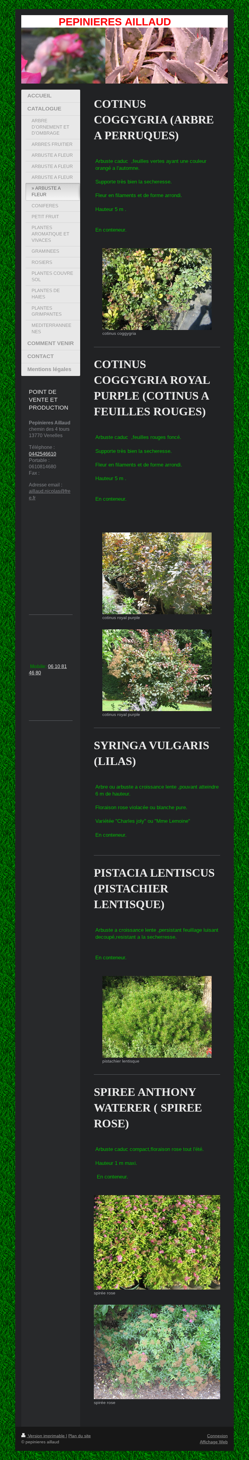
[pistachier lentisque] (157, 1017)
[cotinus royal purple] (157, 573)
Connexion (217, 1435)
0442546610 (42, 453)
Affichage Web (214, 1441)
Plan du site (79, 1435)
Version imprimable (46, 1435)
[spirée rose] (157, 1242)
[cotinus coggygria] (157, 289)
